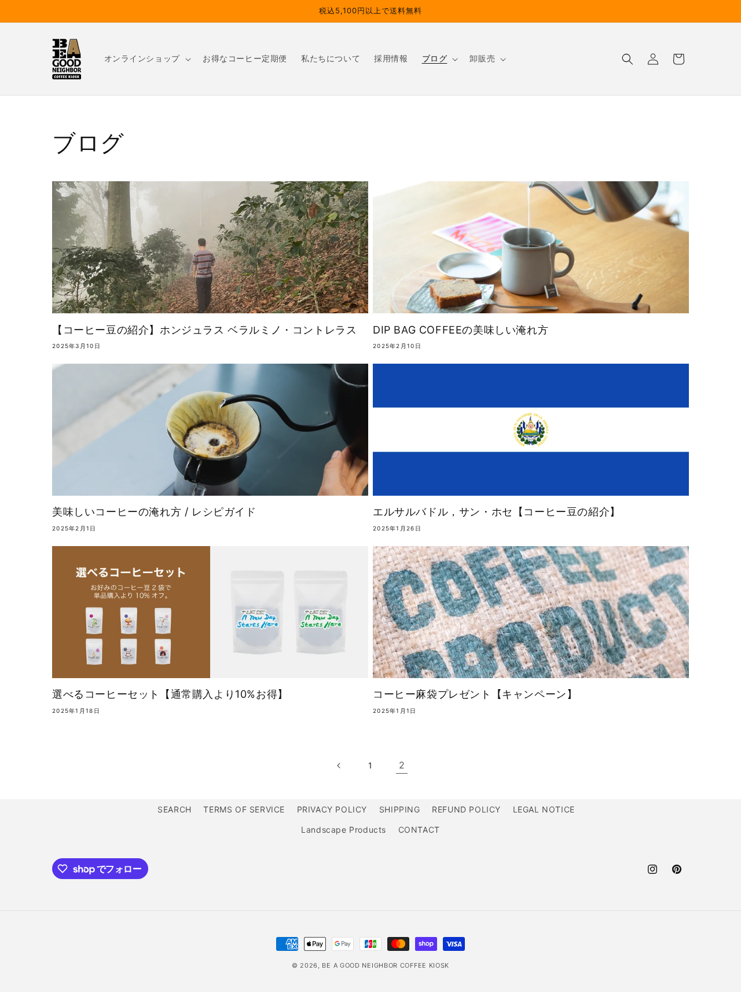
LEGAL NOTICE (544, 809)
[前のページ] (339, 765)
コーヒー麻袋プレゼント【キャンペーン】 (475, 694)
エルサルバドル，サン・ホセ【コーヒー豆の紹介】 (497, 512)
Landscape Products (343, 829)
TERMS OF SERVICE (244, 809)
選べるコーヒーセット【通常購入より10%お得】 (170, 694)
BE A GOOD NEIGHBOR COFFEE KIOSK (385, 965)
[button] (146, 58)
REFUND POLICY (466, 809)
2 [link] (402, 765)
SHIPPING (399, 809)
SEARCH (174, 809)
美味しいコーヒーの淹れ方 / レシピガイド (154, 512)
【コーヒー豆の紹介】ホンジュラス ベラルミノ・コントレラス (204, 330)
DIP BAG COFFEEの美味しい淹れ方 (460, 330)
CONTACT (419, 829)
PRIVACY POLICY (332, 809)
